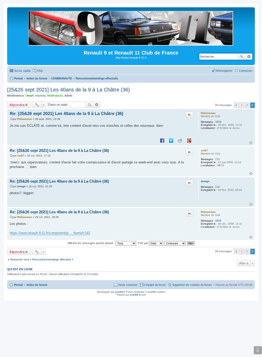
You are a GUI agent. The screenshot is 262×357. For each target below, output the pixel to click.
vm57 (204, 150)
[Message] (11, 119)
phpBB (119, 291)
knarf (30, 95)
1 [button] (242, 105)
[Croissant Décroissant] (175, 243)
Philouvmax (208, 113)
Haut (250, 142)
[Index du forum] (131, 43)
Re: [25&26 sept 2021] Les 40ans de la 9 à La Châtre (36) (66, 113)
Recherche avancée (248, 57)
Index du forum (37, 284)
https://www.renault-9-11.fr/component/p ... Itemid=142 (50, 233)
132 (217, 186)
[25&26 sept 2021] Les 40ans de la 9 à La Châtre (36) (68, 89)
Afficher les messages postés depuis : (92, 243)
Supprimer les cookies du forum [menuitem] (192, 284)
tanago (205, 181)
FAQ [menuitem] (40, 70)
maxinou (40, 95)
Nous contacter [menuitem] (128, 284)
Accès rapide (22, 70)
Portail (18, 78)
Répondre (17, 104)
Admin (68, 95)
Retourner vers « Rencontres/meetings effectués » (41, 259)
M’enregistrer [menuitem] (224, 70)
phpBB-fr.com (138, 294)
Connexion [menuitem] (245, 70)
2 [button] (247, 105)
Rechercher (241, 57)
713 (217, 159)
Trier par (143, 243)
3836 (218, 121)
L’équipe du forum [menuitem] (155, 284)
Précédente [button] (236, 105)
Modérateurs (55, 95)
